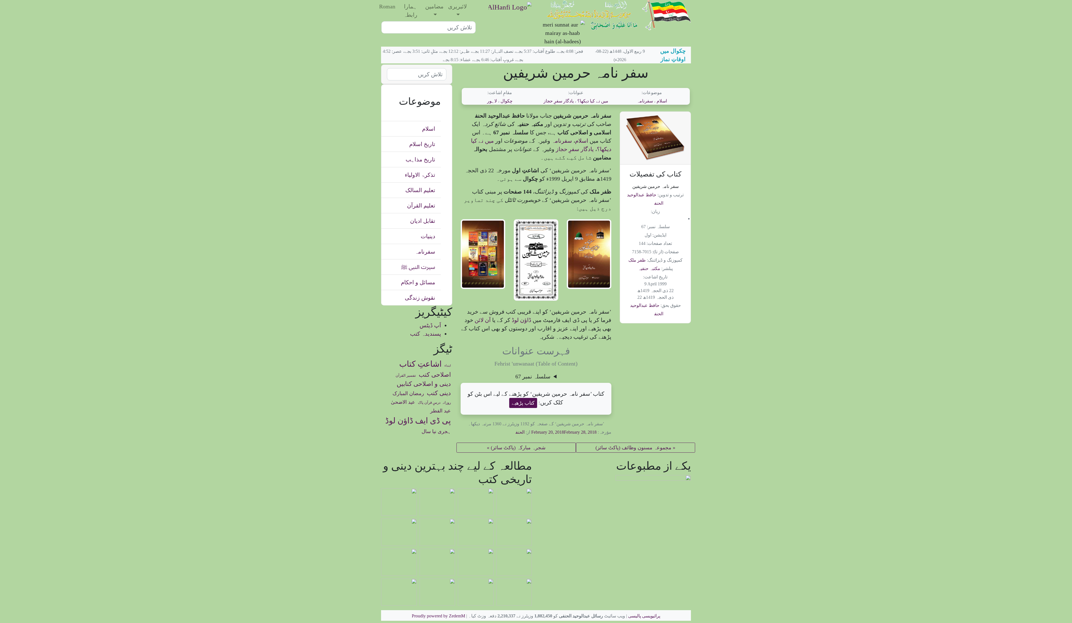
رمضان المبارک (408, 393)
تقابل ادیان (422, 221)
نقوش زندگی (420, 298)
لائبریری (457, 6)
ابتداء (447, 365)
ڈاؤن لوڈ (520, 320)
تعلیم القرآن (421, 205)
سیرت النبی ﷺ (418, 267)
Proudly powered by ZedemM (438, 616)
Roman (387, 6)
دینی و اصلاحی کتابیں (424, 384)
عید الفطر (440, 411)
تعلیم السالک (420, 190)
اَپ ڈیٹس (430, 325)
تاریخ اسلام (422, 144)
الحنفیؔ (517, 432)
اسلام (662, 101)
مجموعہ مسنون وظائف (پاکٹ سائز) (633, 447)
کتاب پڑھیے (523, 403)
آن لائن (482, 320)
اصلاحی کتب (435, 374)
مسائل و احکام (418, 282)
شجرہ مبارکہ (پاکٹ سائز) (518, 447)
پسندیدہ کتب (425, 334)
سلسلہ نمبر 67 (533, 376)
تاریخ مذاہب (420, 159)
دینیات (428, 236)
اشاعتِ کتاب (420, 363)
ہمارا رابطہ (410, 10)
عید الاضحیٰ (403, 402)
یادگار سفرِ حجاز (559, 101)
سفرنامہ (645, 101)
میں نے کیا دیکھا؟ (592, 101)
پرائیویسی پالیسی (644, 616)
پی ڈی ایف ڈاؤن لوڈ (418, 420)
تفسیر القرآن (406, 376)
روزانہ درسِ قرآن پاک (434, 403)
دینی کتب (439, 393)
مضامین (434, 6)
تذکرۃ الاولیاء (420, 175)
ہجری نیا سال (436, 431)
